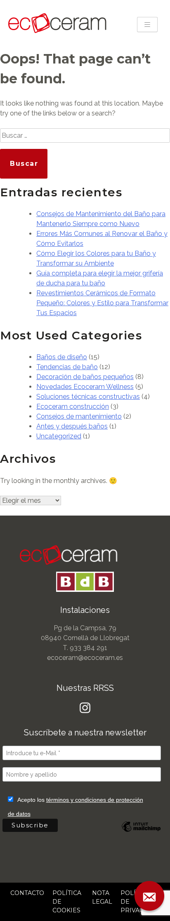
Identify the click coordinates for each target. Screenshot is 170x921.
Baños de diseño (61, 357)
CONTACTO (27, 893)
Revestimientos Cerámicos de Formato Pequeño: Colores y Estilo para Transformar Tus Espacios (102, 303)
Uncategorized (58, 436)
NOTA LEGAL (102, 897)
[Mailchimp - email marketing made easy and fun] (141, 832)
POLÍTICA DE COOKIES (66, 901)
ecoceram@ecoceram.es (85, 658)
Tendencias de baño (67, 367)
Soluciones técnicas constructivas (88, 396)
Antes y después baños (72, 426)
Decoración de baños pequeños (85, 377)
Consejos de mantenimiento (79, 416)
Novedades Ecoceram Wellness (85, 387)
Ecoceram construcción (72, 406)
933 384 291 (88, 648)
